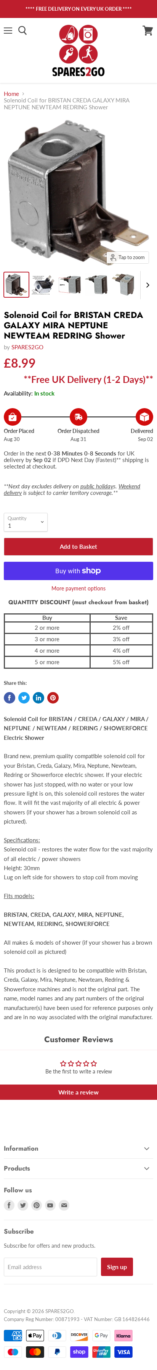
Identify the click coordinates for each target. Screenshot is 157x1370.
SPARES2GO (27, 347)
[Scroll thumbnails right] (146, 285)
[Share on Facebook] (9, 698)
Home (11, 94)
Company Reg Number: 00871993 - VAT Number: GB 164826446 (77, 1319)
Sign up (117, 1266)
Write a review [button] (78, 1092)
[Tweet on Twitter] (24, 698)
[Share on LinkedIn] (38, 698)
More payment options (78, 588)
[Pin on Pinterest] (53, 698)
